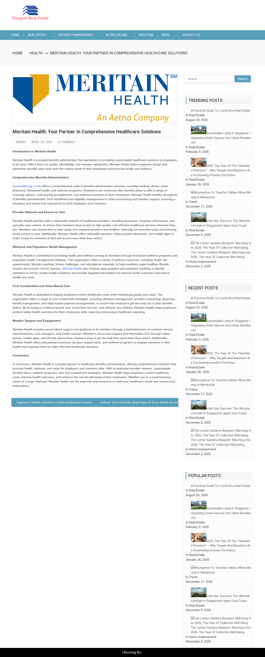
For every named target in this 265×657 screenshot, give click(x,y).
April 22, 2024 (41, 142)
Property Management (76, 35)
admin (20, 142)
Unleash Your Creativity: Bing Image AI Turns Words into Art (139, 402)
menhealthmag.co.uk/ (27, 186)
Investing (146, 35)
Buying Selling (116, 35)
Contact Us (191, 35)
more (166, 35)
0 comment (66, 142)
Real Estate (37, 35)
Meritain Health (72, 268)
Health (36, 53)
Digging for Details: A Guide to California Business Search (54, 402)
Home (15, 35)
